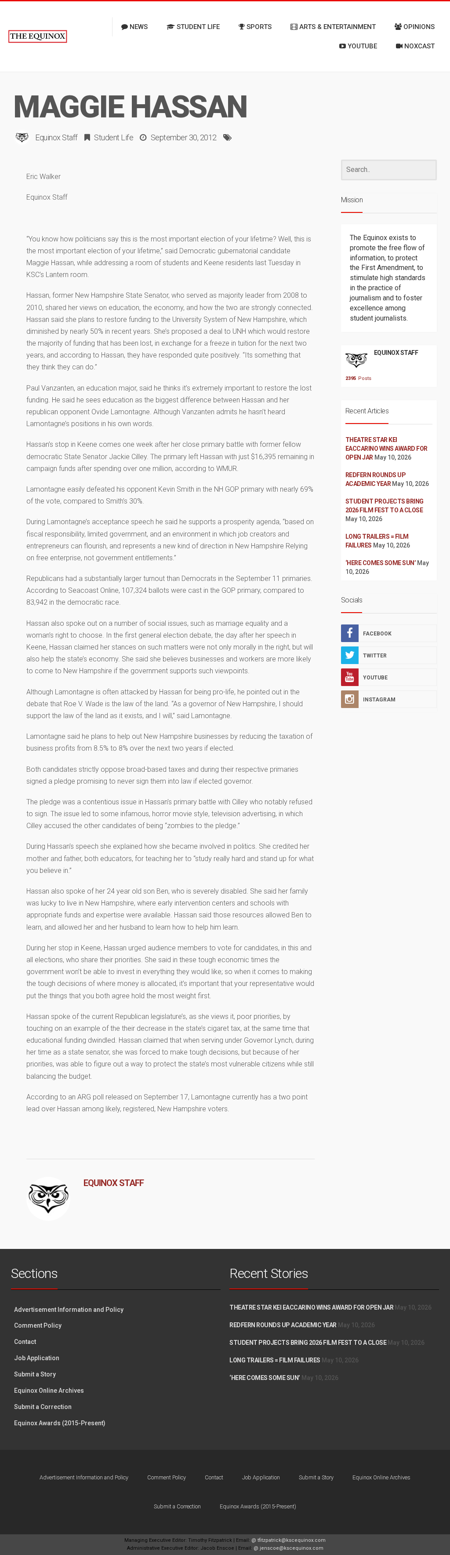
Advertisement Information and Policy (68, 1309)
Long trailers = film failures (274, 1360)
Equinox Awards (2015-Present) (59, 1423)
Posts (356, 378)
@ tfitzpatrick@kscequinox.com (288, 1540)
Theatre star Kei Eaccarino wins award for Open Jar (386, 448)
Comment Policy (38, 1325)
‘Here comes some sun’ (380, 562)
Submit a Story (35, 1374)
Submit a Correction (43, 1406)
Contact (25, 1341)
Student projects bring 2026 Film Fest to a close (307, 1342)
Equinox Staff (56, 137)
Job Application (36, 1358)
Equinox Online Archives (49, 1390)
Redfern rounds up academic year (283, 1325)
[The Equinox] (38, 36)
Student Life (113, 137)
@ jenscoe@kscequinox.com (288, 1548)
